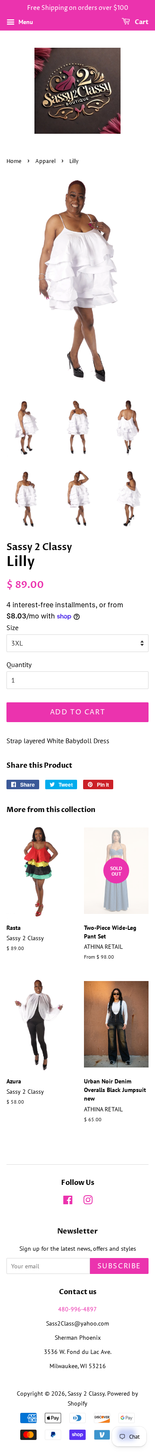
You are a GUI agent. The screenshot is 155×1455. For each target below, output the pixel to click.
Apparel (45, 161)
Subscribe (119, 1266)
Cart (141, 22)
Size (12, 627)
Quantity (18, 664)
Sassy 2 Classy (86, 1393)
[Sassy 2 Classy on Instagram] (88, 1202)
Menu (25, 22)
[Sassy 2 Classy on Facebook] (68, 1202)
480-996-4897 (77, 1309)
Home (14, 161)
